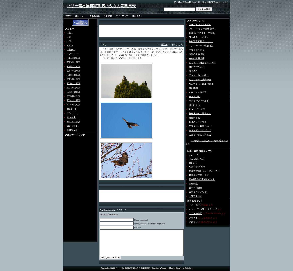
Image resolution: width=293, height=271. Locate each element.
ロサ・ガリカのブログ (200, 130)
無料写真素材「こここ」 (201, 41)
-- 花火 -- (71, 49)
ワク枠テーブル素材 (199, 37)
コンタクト (137, 16)
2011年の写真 (73, 87)
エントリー (80, 16)
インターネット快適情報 (201, 45)
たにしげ (212, 209)
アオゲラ (193, 217)
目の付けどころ (196, 67)
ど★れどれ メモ (197, 109)
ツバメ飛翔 (194, 205)
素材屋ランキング (198, 192)
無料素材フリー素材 (199, 175)
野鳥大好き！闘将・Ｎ (200, 113)
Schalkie (188, 268)
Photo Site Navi (196, 159)
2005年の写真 (73, 62)
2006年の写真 (73, 66)
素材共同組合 (195, 188)
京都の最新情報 (196, 58)
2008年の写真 (73, 75)
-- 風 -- (70, 41)
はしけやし (194, 105)
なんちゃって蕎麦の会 (200, 79)
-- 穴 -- (70, 45)
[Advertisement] (76, 187)
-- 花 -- (70, 32)
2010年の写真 (73, 83)
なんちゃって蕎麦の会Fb (201, 84)
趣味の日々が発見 (198, 122)
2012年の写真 (73, 92)
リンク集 (108, 16)
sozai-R (192, 163)
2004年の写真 (73, 58)
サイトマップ (122, 16)
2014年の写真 (73, 100)
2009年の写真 (73, 79)
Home (68, 16)
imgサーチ (194, 155)
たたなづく (194, 96)
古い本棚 (193, 88)
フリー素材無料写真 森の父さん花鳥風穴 (101, 6)
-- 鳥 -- (70, 37)
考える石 (193, 71)
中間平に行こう (196, 50)
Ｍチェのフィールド (199, 100)
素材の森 (193, 183)
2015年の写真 (73, 104)
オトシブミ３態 (196, 209)
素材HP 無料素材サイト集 (202, 179)
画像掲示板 (95, 16)
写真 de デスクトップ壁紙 (202, 33)
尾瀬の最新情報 (196, 54)
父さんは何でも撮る (199, 75)
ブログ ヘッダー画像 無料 (201, 28)
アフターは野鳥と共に (200, 126)
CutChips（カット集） (200, 24)
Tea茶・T (71, 109)
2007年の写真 (73, 70)
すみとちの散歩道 (198, 92)
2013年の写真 (73, 96)
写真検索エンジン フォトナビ (204, 171)
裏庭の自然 (194, 117)
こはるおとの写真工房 (200, 134)
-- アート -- (72, 54)
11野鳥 (164, 44)
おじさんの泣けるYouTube (202, 62)
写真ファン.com (197, 166)
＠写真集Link (195, 196)
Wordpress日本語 (167, 268)
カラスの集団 (195, 213)
